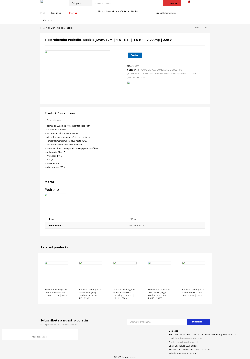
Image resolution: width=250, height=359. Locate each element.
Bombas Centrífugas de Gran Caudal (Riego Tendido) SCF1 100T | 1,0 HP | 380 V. (159, 294)
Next (205, 27)
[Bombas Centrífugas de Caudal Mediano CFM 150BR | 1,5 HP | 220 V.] (56, 272)
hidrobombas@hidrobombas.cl (189, 338)
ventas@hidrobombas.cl (186, 342)
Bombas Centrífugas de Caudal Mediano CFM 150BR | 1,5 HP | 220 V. (56, 292)
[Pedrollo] (138, 88)
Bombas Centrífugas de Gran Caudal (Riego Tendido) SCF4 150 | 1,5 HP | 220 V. (90, 294)
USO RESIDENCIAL (137, 77)
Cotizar (135, 55)
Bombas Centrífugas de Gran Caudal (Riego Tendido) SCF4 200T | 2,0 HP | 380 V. (124, 294)
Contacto (47, 20)
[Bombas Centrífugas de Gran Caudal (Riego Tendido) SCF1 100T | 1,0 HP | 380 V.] (159, 272)
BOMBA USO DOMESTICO (60, 28)
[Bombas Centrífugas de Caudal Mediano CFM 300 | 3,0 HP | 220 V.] (193, 272)
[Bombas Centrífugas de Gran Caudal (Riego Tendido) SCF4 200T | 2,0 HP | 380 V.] (125, 272)
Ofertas (73, 13)
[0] (187, 3)
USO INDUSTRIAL (188, 73)
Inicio (42, 13)
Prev (197, 27)
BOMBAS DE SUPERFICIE (167, 73)
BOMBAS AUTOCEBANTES (141, 73)
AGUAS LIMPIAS (148, 69)
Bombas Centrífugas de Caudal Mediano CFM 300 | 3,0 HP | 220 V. (193, 292)
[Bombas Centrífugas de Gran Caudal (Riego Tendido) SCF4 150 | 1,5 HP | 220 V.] (90, 272)
